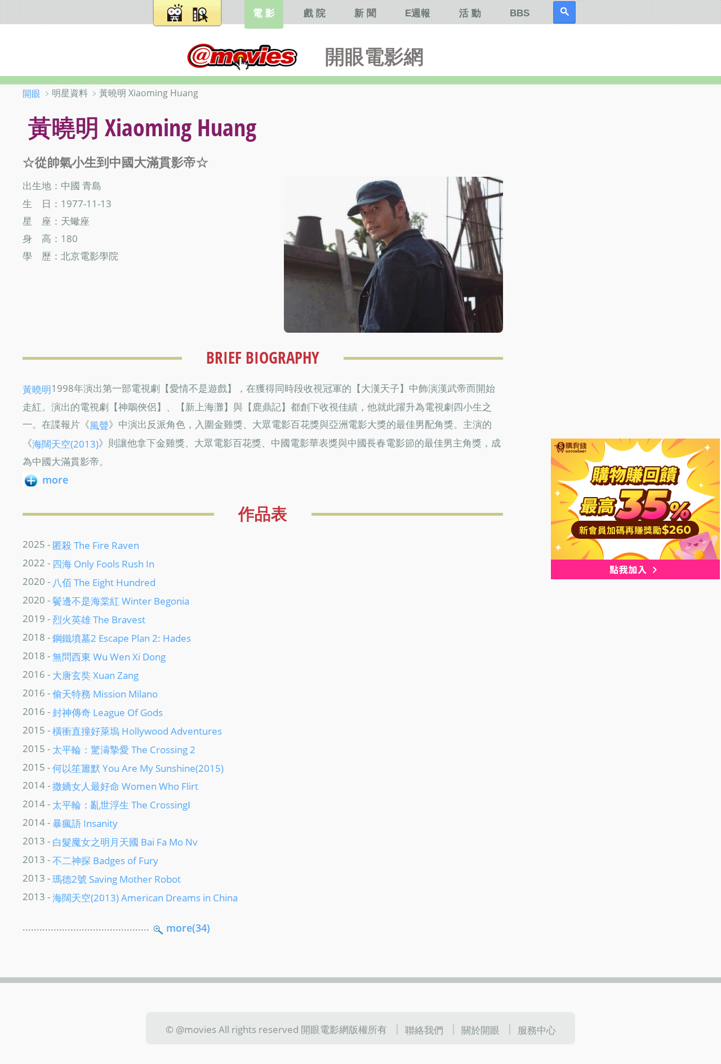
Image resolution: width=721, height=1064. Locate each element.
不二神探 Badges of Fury (105, 860)
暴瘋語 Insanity (85, 823)
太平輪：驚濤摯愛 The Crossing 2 (123, 748)
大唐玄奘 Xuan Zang (95, 675)
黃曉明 (37, 389)
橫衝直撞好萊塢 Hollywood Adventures (137, 730)
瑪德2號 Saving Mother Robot (116, 879)
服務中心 (537, 1029)
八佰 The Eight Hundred (103, 582)
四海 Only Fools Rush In (103, 563)
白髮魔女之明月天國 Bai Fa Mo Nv (125, 841)
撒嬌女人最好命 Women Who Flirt (125, 786)
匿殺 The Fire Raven (95, 545)
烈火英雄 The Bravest (98, 619)
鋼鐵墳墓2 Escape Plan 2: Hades (121, 638)
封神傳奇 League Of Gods (107, 711)
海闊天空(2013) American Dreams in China (145, 897)
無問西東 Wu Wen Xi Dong (109, 656)
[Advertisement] (625, 264)
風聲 (99, 425)
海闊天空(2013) (65, 443)
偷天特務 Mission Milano (105, 693)
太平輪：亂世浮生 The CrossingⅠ (121, 804)
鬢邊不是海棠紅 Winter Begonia (120, 600)
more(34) (188, 928)
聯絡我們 (424, 1029)
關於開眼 (480, 1029)
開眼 (32, 93)
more (55, 479)
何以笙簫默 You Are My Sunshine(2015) (138, 767)
